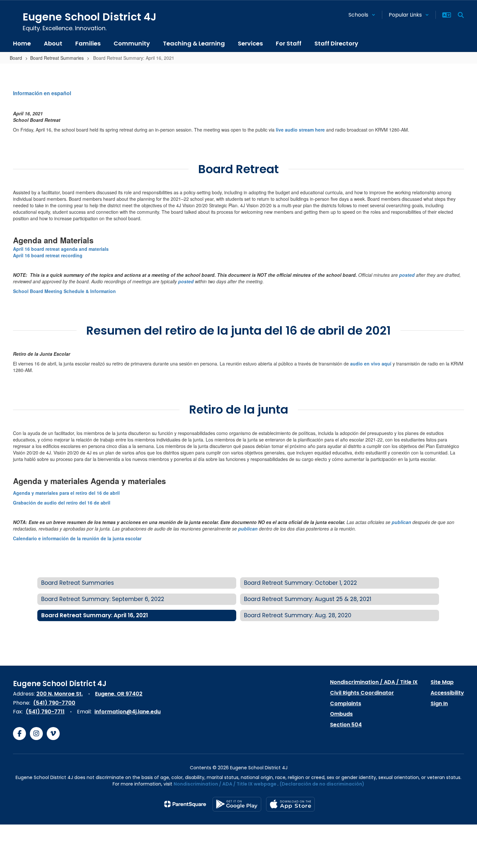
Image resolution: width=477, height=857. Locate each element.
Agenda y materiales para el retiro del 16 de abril (66, 493)
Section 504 (346, 724)
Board (16, 58)
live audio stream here (300, 129)
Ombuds (341, 714)
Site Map (442, 682)
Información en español (42, 93)
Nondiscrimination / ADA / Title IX (374, 682)
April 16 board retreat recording (47, 255)
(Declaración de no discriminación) (322, 784)
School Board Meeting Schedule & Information (64, 291)
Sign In (439, 703)
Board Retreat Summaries (57, 58)
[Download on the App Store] (290, 804)
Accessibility (447, 693)
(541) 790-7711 (45, 711)
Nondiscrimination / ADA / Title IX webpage (225, 784)
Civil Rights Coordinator (362, 693)
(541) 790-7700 (54, 703)
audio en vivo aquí (370, 363)
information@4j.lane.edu (127, 711)
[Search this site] (461, 15)
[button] (362, 15)
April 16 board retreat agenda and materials (61, 249)
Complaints (345, 703)
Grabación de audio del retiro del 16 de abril (61, 502)
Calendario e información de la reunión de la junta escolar (77, 538)
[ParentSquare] (185, 804)
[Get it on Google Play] (237, 804)
